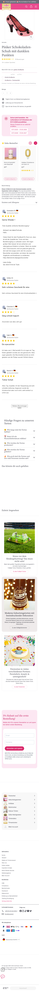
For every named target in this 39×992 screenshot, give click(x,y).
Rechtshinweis (6, 888)
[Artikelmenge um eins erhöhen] (10, 93)
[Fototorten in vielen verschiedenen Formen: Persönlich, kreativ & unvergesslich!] (19, 650)
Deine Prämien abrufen (8, 870)
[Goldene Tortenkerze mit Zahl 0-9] (28, 160)
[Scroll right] (35, 143)
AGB (3, 883)
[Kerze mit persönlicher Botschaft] (10, 160)
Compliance (5, 885)
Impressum (5, 891)
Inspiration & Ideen (7, 868)
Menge (4, 89)
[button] (2, 969)
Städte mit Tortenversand (9, 860)
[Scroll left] (30, 143)
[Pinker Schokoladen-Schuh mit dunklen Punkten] (10, 485)
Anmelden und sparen (14, 748)
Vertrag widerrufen (7, 901)
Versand (4, 857)
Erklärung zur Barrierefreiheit (9, 896)
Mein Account (5, 875)
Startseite (4, 42)
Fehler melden (6, 865)
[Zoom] (31, 37)
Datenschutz (5, 893)
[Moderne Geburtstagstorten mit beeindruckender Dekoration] (19, 594)
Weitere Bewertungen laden (19, 406)
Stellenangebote (6, 873)
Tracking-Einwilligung (8, 898)
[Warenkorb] (31, 7)
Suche (3, 855)
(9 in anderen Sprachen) (8, 62)
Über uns (4, 863)
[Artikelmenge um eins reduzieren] (3, 93)
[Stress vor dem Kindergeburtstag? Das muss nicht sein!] (19, 537)
